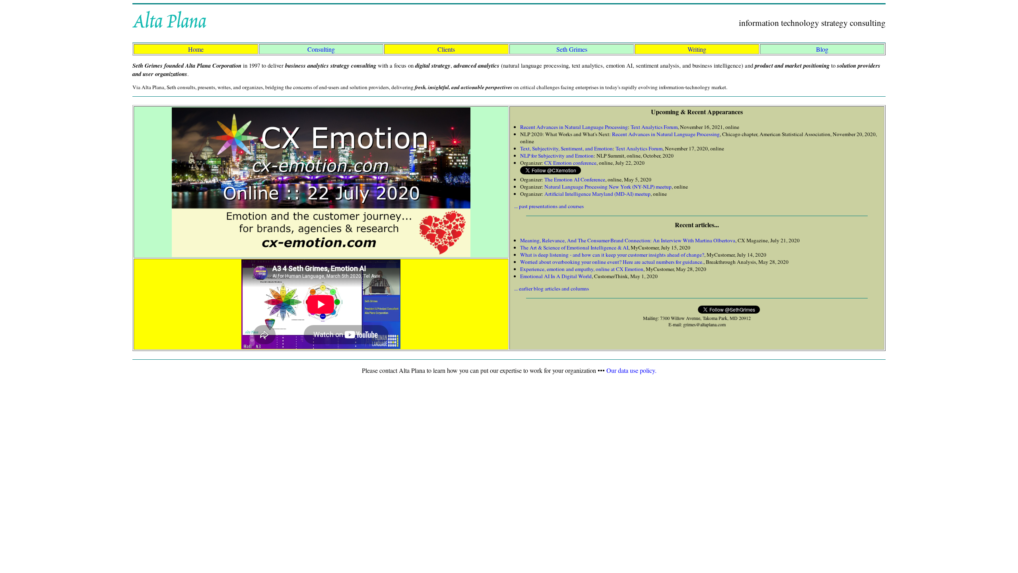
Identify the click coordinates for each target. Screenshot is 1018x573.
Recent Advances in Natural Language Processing (574, 127)
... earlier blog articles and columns (551, 288)
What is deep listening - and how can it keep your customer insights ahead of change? (612, 254)
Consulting (321, 49)
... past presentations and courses (549, 206)
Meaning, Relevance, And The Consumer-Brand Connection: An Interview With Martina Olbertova (627, 240)
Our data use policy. (631, 370)
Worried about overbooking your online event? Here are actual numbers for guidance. (611, 261)
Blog (822, 49)
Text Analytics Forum (654, 127)
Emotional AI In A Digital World (556, 276)
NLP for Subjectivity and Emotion (557, 155)
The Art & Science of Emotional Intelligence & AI (574, 247)
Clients (446, 49)
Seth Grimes (571, 49)
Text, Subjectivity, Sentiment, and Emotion (566, 148)
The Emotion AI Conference (574, 179)
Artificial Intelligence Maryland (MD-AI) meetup (597, 193)
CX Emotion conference (570, 162)
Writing (697, 49)
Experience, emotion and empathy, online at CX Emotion (581, 269)
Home (196, 49)
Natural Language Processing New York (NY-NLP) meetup (608, 186)
